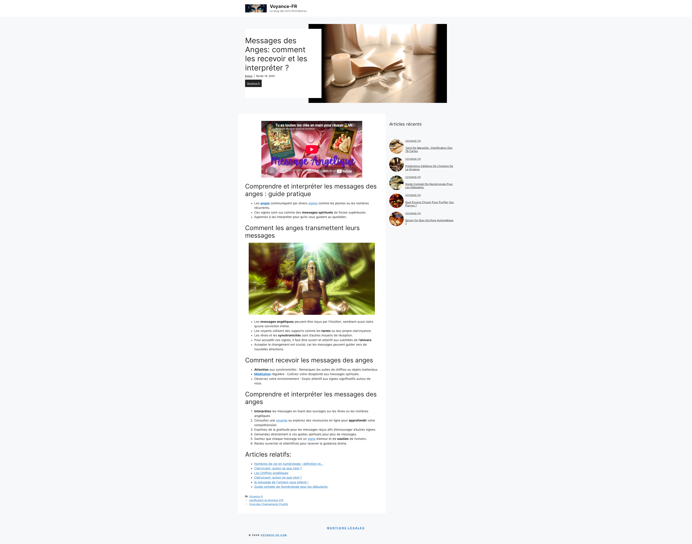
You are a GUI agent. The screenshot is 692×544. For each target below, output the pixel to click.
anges (265, 203)
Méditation (262, 374)
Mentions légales (346, 527)
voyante (281, 420)
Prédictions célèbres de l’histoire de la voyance (429, 167)
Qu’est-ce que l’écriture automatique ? (429, 222)
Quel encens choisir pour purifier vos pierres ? (429, 204)
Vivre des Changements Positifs (268, 504)
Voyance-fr (253, 83)
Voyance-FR (283, 6)
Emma (248, 75)
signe (311, 439)
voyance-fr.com (274, 535)
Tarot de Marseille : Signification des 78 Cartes (429, 149)
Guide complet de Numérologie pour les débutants (429, 185)
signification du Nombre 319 (266, 500)
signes (313, 203)
